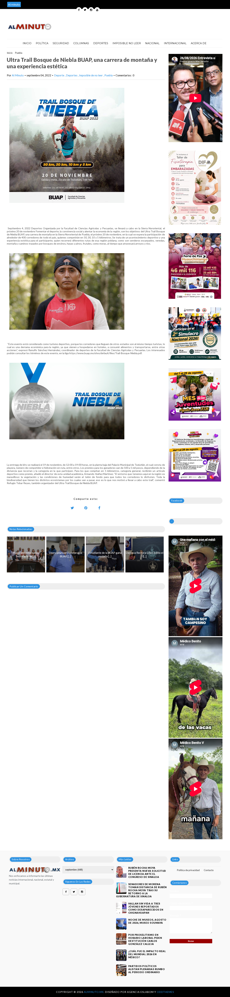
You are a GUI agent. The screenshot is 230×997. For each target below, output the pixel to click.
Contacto (209, 870)
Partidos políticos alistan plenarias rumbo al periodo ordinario (146, 969)
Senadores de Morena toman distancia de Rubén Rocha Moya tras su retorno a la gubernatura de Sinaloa (141, 890)
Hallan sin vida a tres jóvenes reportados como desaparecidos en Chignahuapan (145, 908)
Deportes (100, 43)
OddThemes (165, 991)
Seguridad (61, 43)
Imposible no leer (126, 43)
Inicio (27, 43)
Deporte (59, 75)
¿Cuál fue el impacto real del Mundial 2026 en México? (147, 954)
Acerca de (198, 43)
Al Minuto (18, 75)
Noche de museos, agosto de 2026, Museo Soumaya (147, 921)
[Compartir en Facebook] (99, 508)
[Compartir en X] (72, 508)
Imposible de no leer (91, 75)
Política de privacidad (188, 870)
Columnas (81, 43)
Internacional (175, 43)
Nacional (152, 43)
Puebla (18, 52)
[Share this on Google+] (86, 508)
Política (42, 43)
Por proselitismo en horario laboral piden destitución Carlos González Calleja (145, 939)
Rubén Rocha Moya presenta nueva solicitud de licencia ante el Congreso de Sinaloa (147, 872)
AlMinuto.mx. (94, 991)
